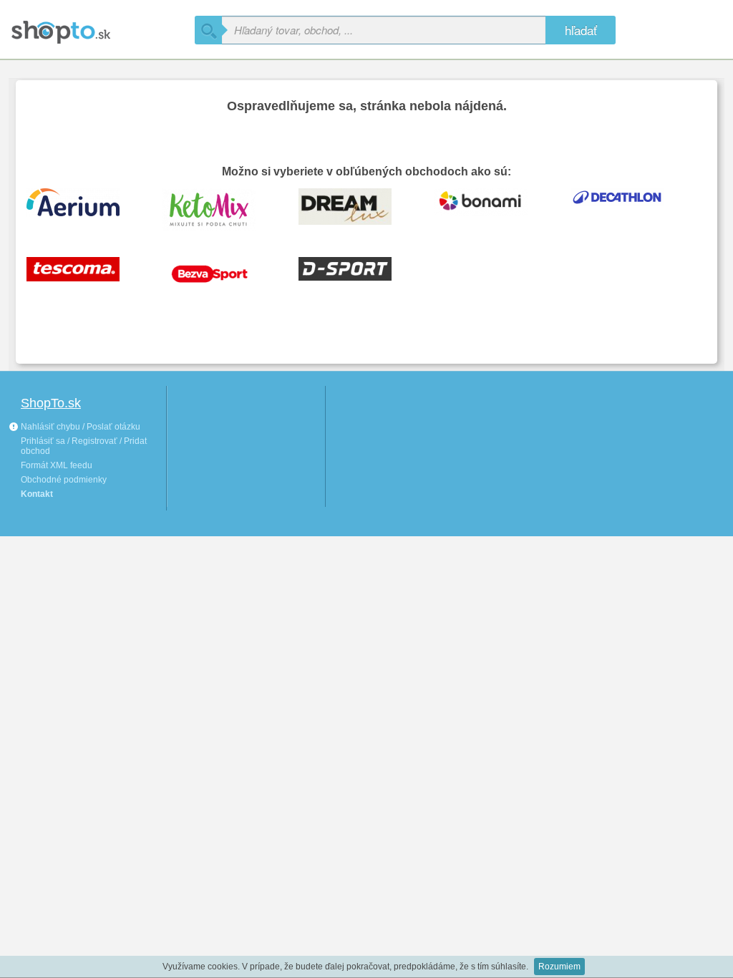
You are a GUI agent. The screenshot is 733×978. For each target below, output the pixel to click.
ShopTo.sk (51, 403)
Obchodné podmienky (64, 480)
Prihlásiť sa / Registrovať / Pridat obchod (84, 446)
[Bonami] (492, 208)
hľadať (581, 30)
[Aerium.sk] (84, 208)
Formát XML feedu (56, 465)
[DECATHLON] (628, 208)
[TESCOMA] (84, 277)
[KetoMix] (220, 208)
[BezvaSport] (220, 277)
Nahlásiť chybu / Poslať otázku (79, 427)
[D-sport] (356, 277)
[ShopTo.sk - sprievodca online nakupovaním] (102, 27)
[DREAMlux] (356, 208)
